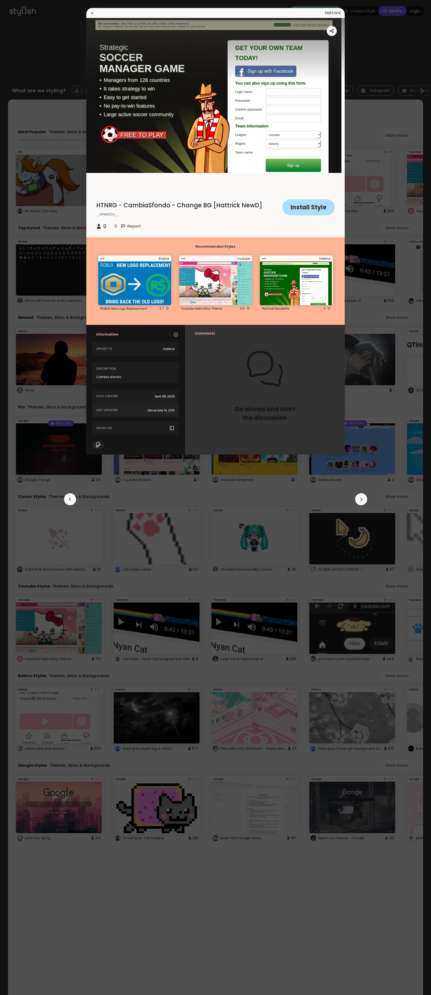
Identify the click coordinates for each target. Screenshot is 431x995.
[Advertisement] (20, 497)
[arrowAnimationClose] (70, 499)
